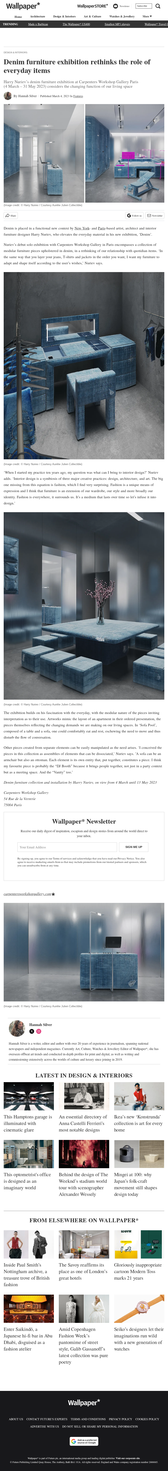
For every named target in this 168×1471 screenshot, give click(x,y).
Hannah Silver (27, 96)
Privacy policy (120, 1419)
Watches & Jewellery (121, 16)
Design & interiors (64, 16)
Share (13, 215)
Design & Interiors (15, 52)
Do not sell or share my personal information (100, 1426)
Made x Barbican (38, 24)
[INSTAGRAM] (39, 1031)
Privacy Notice (126, 858)
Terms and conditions (88, 1419)
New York (82, 228)
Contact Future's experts (46, 1419)
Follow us (137, 215)
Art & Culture (92, 16)
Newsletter (157, 215)
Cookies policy (147, 1419)
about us (16, 1419)
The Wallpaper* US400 (76, 24)
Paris (101, 228)
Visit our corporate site (128, 1458)
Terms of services (62, 858)
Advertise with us (44, 1426)
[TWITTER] (32, 1031)
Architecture (37, 16)
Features (78, 96)
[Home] (18, 17)
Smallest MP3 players (117, 24)
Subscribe (142, 6)
